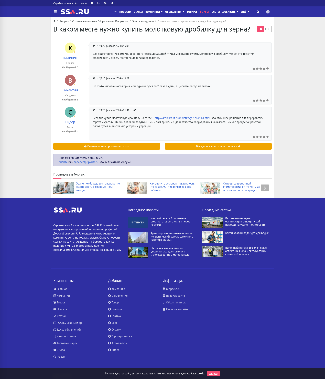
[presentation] (60, 188)
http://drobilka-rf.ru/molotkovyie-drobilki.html (182, 118)
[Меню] (55, 12)
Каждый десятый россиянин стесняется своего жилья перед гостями (170, 222)
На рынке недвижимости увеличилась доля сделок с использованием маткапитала (170, 252)
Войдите (62, 162)
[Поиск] (258, 12)
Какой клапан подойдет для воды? (247, 233)
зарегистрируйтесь (86, 162)
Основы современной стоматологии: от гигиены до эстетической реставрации (178, 187)
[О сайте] (93, 3)
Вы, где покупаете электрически (217, 146)
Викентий (70, 90)
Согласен (213, 373)
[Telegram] (112, 3)
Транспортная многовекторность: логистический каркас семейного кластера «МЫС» (172, 236)
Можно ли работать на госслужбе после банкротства (254, 185)
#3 (94, 110)
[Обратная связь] (99, 3)
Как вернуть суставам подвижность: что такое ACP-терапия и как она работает (109, 187)
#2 (94, 78)
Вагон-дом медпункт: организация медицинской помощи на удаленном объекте (245, 222)
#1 (94, 45)
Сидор (70, 122)
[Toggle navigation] (268, 11)
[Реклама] (106, 3)
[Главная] (115, 11)
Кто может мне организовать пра (108, 146)
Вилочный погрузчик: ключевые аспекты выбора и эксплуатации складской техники (246, 251)
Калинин (70, 57)
